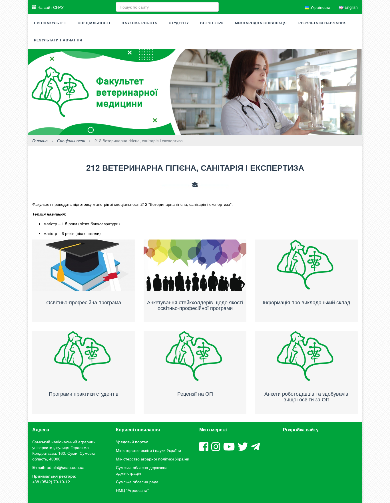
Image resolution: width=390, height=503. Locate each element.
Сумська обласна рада (137, 481)
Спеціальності (94, 23)
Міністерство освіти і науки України (148, 450)
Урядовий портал (132, 441)
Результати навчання (322, 23)
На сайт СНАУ (50, 7)
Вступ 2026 (212, 23)
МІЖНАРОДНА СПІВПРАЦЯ (261, 23)
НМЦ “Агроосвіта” (132, 490)
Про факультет (50, 23)
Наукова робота (139, 23)
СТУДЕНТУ (179, 23)
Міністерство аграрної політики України (152, 459)
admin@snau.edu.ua (66, 467)
